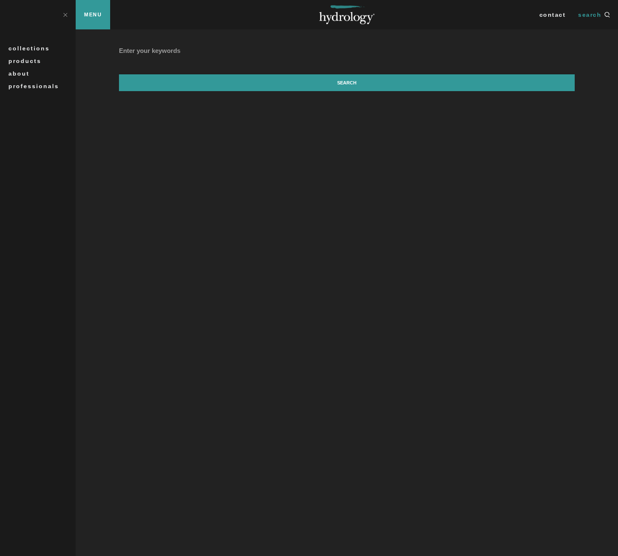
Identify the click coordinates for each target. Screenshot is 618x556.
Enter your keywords (149, 50)
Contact (552, 14)
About (18, 73)
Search (589, 14)
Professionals (33, 86)
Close (65, 14)
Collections (29, 48)
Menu (93, 15)
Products (24, 61)
